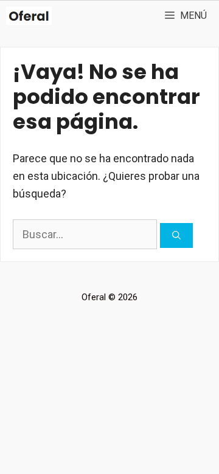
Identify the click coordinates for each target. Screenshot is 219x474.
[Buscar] (176, 235)
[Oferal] (29, 16)
